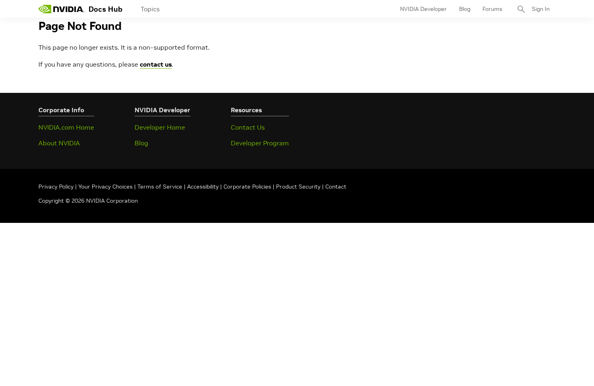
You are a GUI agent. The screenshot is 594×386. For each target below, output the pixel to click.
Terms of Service (159, 186)
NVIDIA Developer (423, 9)
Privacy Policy (56, 186)
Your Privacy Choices (105, 186)
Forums (492, 9)
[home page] (61, 9)
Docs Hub (105, 9)
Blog (464, 9)
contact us (156, 64)
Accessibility (203, 186)
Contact (335, 186)
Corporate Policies (247, 186)
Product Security (298, 186)
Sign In (541, 9)
